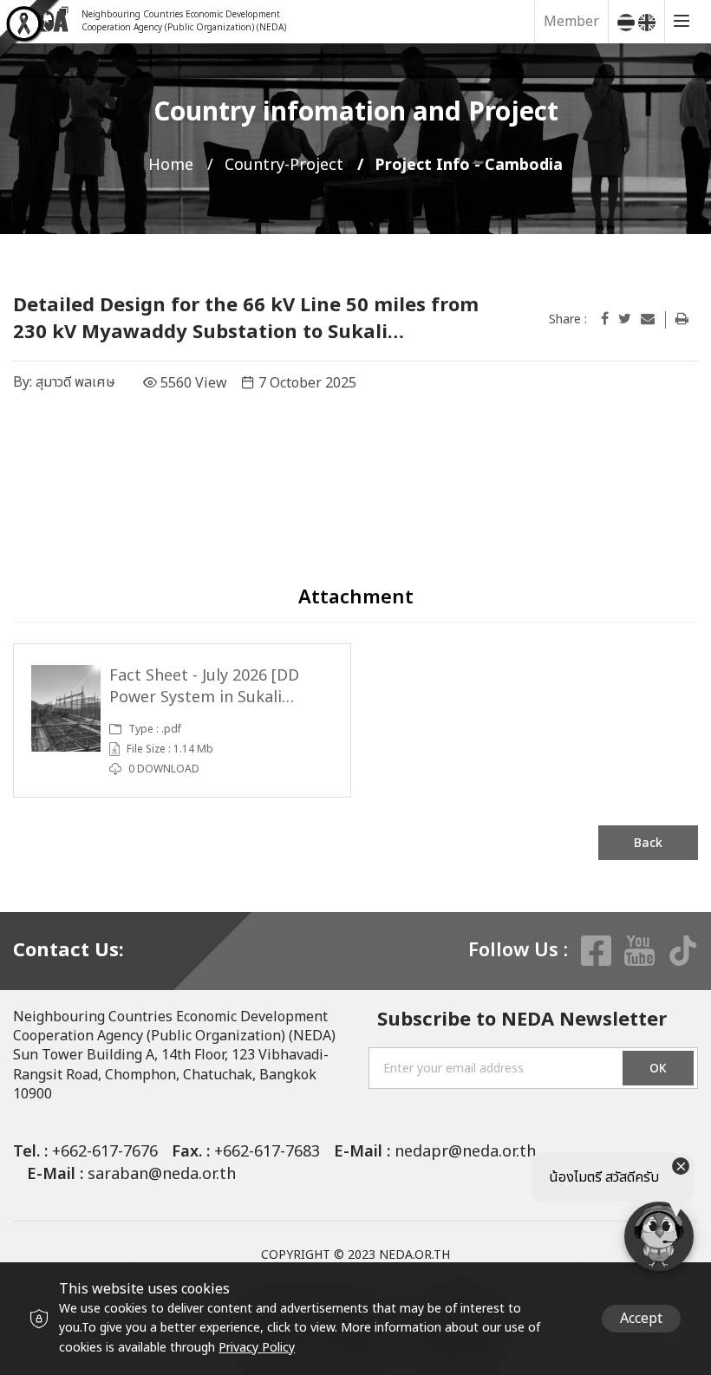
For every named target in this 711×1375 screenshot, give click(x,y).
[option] (182, 720)
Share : (568, 320)
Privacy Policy (257, 1348)
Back (648, 843)
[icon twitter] (624, 319)
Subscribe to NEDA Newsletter (522, 1020)
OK (658, 1068)
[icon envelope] (648, 319)
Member (571, 21)
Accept (641, 1318)
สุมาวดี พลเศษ (75, 382)
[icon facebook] (605, 319)
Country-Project (284, 165)
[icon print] (681, 319)
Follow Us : (518, 951)
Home (170, 165)
